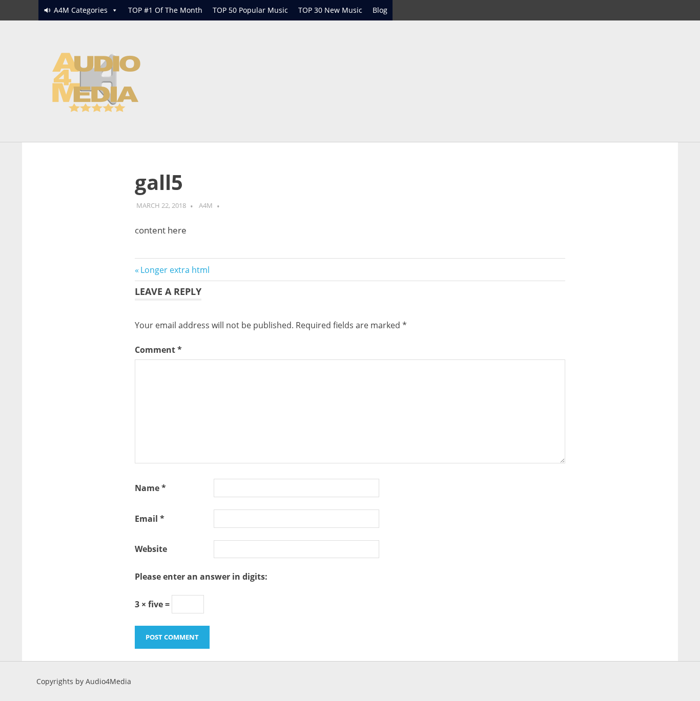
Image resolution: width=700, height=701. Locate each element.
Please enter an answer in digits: (201, 576)
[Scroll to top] (681, 682)
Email (149, 518)
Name (150, 488)
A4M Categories (81, 10)
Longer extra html (175, 269)
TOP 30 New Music (330, 10)
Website (151, 549)
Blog (380, 10)
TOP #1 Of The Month (165, 10)
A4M (206, 205)
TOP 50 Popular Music (250, 10)
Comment (158, 349)
